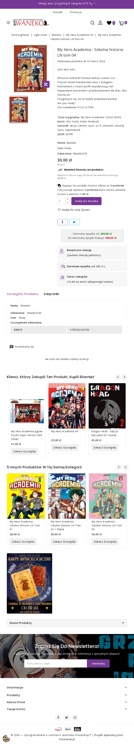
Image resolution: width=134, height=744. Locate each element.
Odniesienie (17, 313)
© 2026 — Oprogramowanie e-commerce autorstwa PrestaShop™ (51, 735)
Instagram (75, 718)
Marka (14, 305)
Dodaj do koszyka (86, 201)
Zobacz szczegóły (24, 451)
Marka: (61, 142)
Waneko (71, 142)
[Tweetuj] (75, 222)
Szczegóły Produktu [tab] (22, 294)
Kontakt (58, 12)
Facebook (58, 718)
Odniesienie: (64, 153)
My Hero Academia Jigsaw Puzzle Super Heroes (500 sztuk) (27, 435)
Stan (13, 317)
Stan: (60, 148)
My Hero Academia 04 (64, 431)
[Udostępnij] (63, 222)
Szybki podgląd (40, 388)
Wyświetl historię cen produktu (80, 170)
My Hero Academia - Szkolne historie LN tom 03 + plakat (66, 525)
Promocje (76, 12)
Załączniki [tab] (51, 294)
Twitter (67, 718)
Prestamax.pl (67, 739)
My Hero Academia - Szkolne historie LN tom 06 (107, 525)
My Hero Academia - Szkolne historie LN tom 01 (25, 525)
